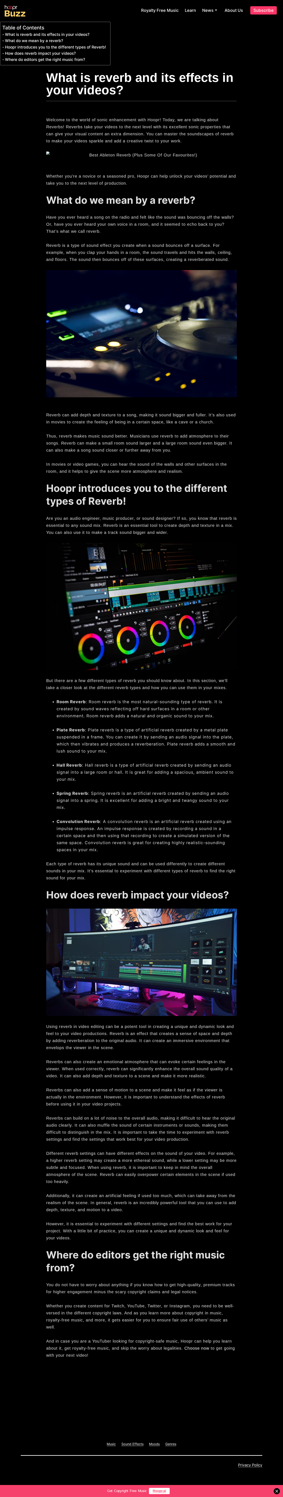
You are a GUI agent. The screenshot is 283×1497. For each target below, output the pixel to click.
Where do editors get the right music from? (45, 59)
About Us (234, 10)
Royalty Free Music (160, 10)
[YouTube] (134, 1414)
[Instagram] (127, 1414)
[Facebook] (107, 1414)
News (208, 10)
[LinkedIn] (120, 1414)
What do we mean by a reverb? (34, 40)
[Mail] (141, 1414)
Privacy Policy (250, 1465)
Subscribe (263, 10)
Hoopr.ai (159, 1491)
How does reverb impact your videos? (40, 53)
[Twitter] (113, 1414)
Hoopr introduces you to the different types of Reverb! (55, 47)
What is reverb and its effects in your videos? (47, 34)
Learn (190, 10)
